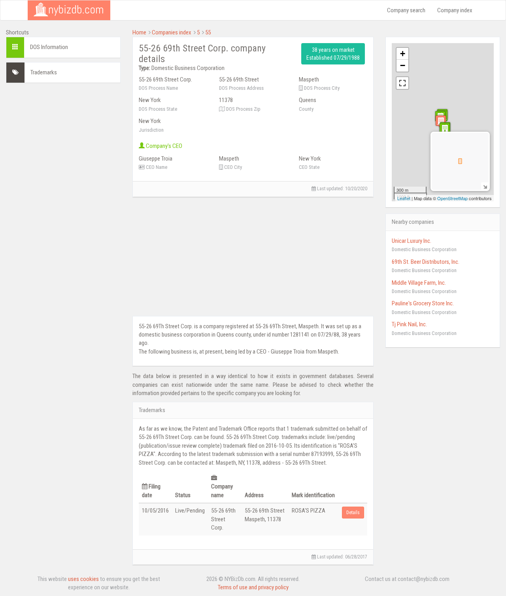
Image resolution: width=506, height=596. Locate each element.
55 (208, 32)
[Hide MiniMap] (485, 186)
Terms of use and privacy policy (253, 587)
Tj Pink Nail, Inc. (409, 324)
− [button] (402, 65)
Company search (406, 10)
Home (139, 32)
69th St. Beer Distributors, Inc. (425, 261)
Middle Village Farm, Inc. (419, 282)
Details (353, 512)
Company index (454, 10)
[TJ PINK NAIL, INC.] (444, 129)
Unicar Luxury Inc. (411, 240)
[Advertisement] (63, 207)
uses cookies (83, 579)
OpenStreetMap (452, 198)
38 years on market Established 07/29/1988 (333, 54)
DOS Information (49, 47)
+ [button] (402, 54)
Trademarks (43, 72)
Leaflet (403, 198)
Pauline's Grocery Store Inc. (423, 303)
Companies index (171, 32)
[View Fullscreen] (402, 83)
